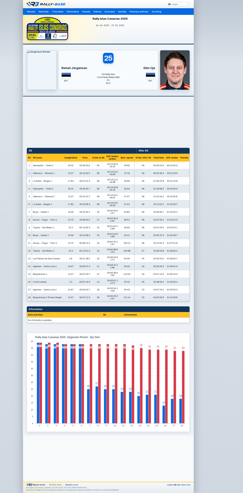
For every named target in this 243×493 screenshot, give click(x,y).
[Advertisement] (208, 51)
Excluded (110, 11)
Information (73, 11)
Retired (97, 11)
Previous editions (139, 11)
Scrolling (157, 11)
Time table (57, 11)
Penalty (86, 11)
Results (31, 11)
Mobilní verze (71, 485)
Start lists (44, 11)
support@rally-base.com (178, 485)
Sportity (122, 11)
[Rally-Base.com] (47, 4)
